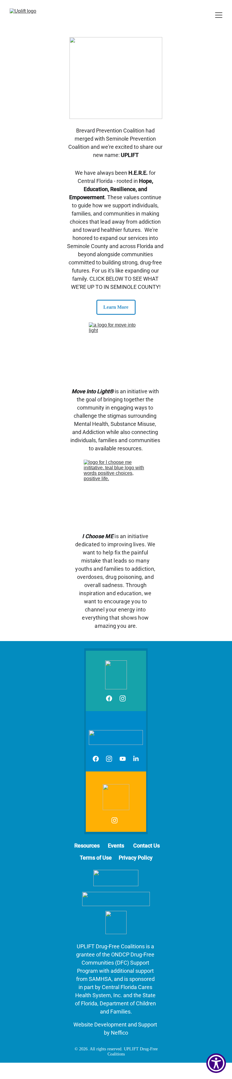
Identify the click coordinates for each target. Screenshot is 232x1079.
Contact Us (146, 845)
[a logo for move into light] (116, 348)
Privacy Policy (136, 857)
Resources (87, 845)
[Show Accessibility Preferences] (216, 1063)
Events (116, 845)
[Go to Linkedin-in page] (136, 759)
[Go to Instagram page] (123, 698)
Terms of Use (96, 857)
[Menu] (218, 15)
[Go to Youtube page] (126, 759)
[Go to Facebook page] (112, 698)
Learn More (115, 307)
